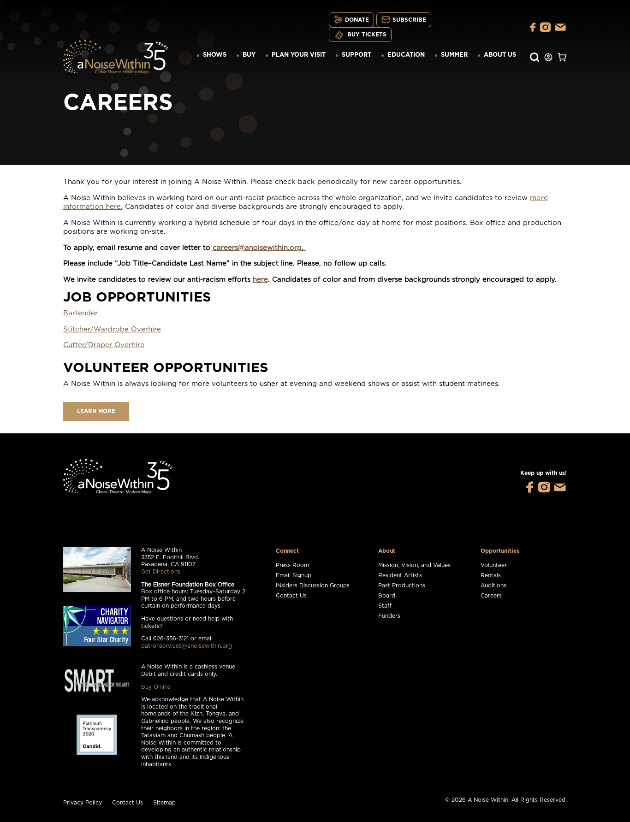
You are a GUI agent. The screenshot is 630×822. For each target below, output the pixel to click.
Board (386, 595)
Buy (249, 55)
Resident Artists (400, 575)
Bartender (80, 313)
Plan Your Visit (299, 55)
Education (406, 55)
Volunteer (494, 565)
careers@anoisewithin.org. (259, 247)
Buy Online (156, 687)
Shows (214, 55)
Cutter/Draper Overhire (103, 345)
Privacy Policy (82, 802)
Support (356, 55)
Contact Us (291, 595)
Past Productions (401, 585)
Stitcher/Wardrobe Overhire (112, 329)
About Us (500, 55)
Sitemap (164, 802)
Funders (389, 616)
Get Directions (160, 571)
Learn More (96, 411)
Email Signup (293, 575)
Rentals (491, 575)
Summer (454, 55)
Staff (385, 606)
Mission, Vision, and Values (414, 565)
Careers (491, 595)
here (260, 279)
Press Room (292, 565)
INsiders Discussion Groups (313, 585)
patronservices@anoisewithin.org (186, 646)
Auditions (493, 585)
